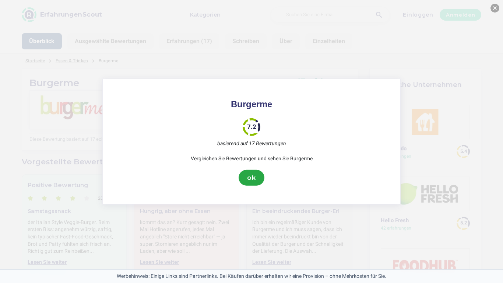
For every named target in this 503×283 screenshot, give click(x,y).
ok (251, 177)
